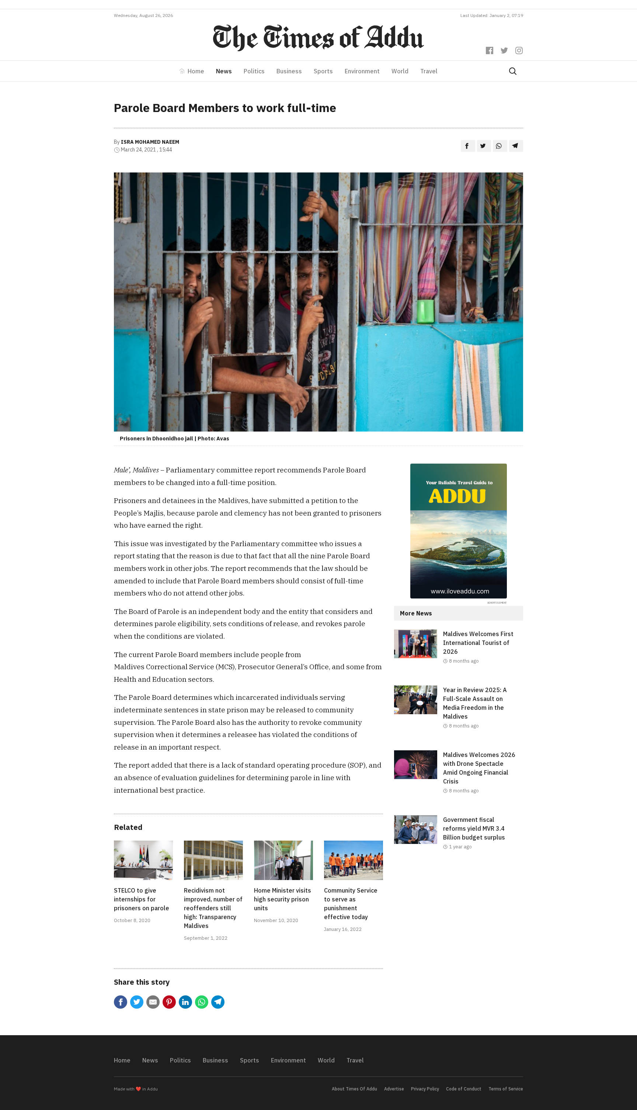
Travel (429, 71)
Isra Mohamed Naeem (150, 142)
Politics (254, 71)
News (224, 71)
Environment (362, 71)
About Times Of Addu (354, 1089)
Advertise (394, 1089)
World (399, 71)
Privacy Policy (425, 1089)
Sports (323, 71)
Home (196, 71)
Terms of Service (505, 1089)
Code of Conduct (463, 1089)
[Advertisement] (458, 931)
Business (289, 71)
